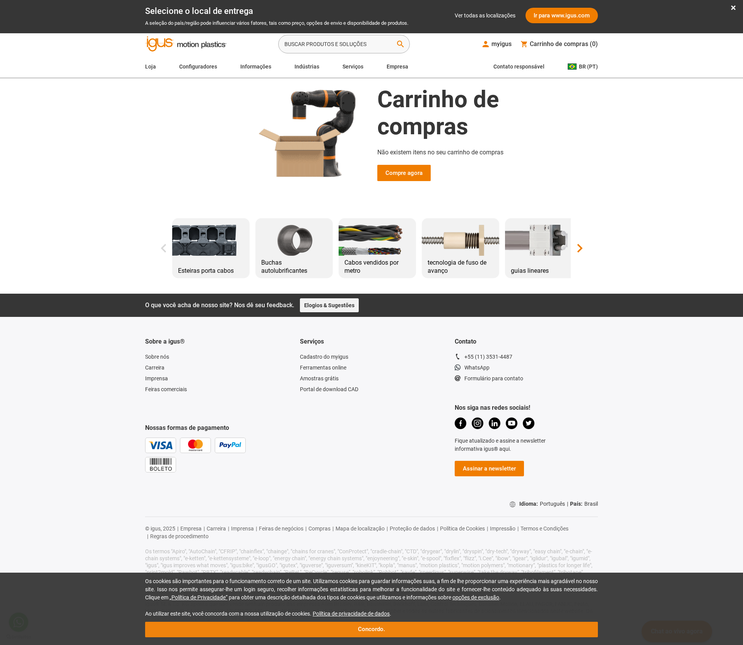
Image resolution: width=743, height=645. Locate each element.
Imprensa (156, 378)
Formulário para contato (493, 378)
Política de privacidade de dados (351, 614)
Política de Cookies (462, 528)
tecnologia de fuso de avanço (457, 266)
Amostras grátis (319, 378)
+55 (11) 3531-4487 (488, 357)
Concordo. (371, 629)
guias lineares (530, 270)
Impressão (502, 528)
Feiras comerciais (166, 389)
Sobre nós (157, 357)
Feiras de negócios (281, 528)
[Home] (185, 44)
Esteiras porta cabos (206, 270)
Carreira (154, 367)
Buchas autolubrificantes (284, 266)
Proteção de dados (412, 528)
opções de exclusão (475, 597)
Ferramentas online (323, 367)
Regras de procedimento (179, 536)
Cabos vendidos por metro (371, 266)
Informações (255, 66)
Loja (150, 66)
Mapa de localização (360, 528)
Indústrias (306, 66)
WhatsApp (477, 367)
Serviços (352, 66)
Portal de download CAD (329, 389)
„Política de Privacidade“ (198, 597)
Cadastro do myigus (324, 357)
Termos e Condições (544, 528)
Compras (319, 528)
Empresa (397, 66)
